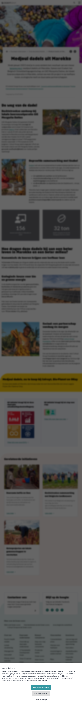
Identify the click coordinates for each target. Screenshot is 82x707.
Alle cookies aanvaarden (41, 687)
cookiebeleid (42, 680)
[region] (41, 685)
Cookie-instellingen (41, 699)
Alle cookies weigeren (41, 693)
